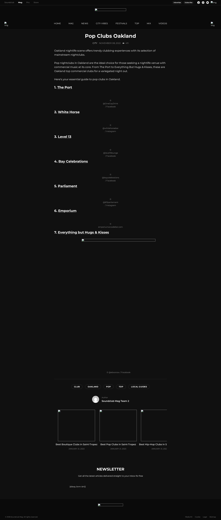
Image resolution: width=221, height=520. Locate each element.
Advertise (177, 2)
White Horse (69, 112)
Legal (205, 517)
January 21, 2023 (77, 449)
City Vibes (102, 23)
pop (108, 386)
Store (36, 2)
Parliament (67, 186)
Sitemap (212, 517)
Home (57, 23)
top (121, 386)
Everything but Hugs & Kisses (83, 232)
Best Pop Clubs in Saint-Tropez (118, 444)
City (95, 43)
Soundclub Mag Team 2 (115, 401)
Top (137, 23)
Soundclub (9, 2)
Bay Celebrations (73, 161)
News (84, 23)
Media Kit (188, 517)
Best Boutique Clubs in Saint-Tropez (76, 444)
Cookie (197, 517)
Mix (149, 23)
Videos (163, 23)
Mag (20, 2)
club (77, 386)
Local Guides (139, 386)
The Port (64, 87)
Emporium (67, 211)
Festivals (121, 23)
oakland (93, 386)
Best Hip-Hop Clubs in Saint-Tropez (159, 444)
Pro (28, 2)
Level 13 (64, 137)
